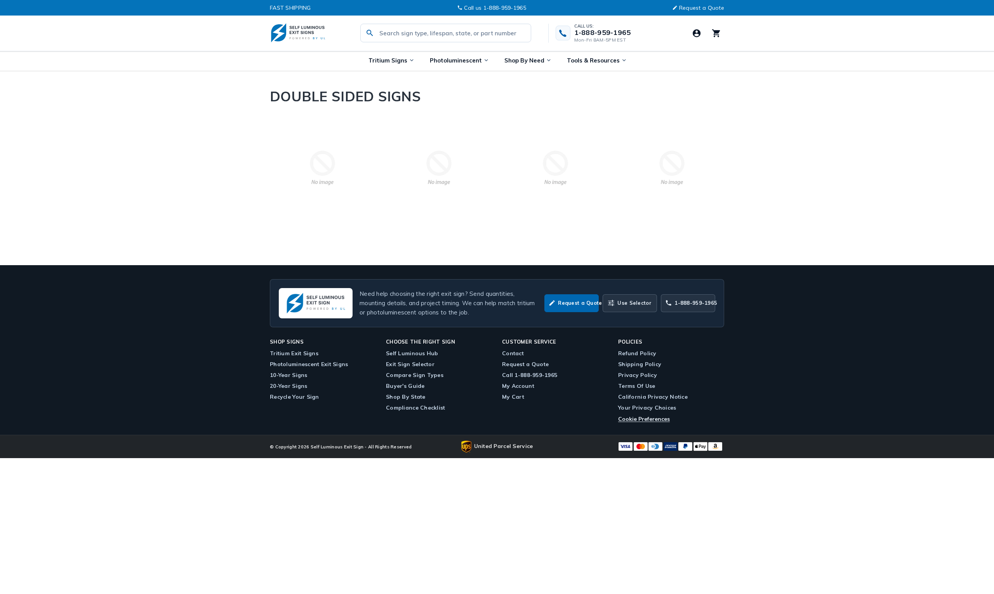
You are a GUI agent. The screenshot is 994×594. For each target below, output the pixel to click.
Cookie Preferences (644, 418)
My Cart (513, 396)
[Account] (696, 33)
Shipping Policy (639, 364)
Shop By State (406, 396)
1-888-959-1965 (602, 32)
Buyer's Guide (405, 385)
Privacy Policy (637, 375)
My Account (518, 385)
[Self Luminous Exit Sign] (307, 33)
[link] (322, 168)
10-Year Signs (289, 375)
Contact (513, 353)
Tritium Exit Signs (294, 353)
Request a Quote (701, 7)
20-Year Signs (289, 385)
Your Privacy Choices (647, 407)
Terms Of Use (636, 385)
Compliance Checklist (415, 407)
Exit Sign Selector (410, 364)
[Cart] (716, 33)
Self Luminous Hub (412, 353)
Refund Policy (637, 353)
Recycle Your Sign (294, 396)
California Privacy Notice (653, 396)
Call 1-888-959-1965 (529, 375)
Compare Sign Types (414, 375)
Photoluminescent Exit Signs (309, 364)
